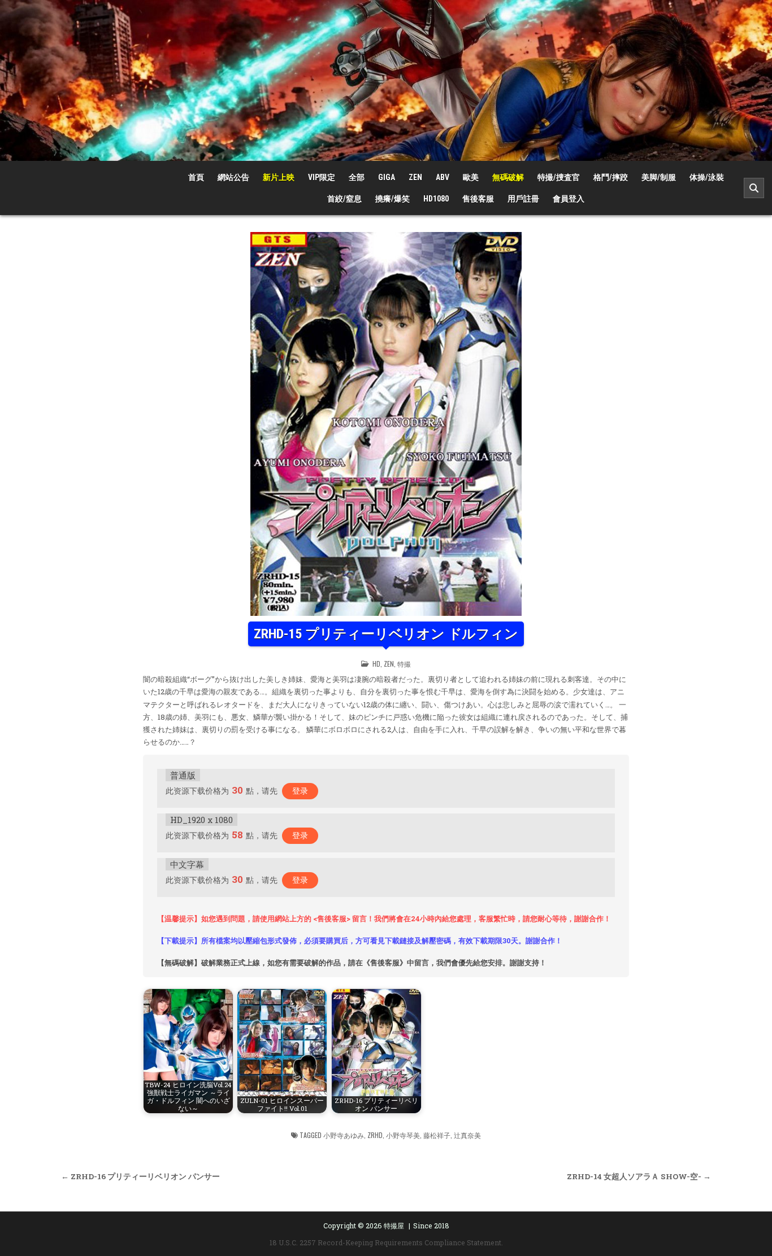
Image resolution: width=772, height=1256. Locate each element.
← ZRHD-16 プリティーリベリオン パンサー (140, 1176)
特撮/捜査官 (558, 177)
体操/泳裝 (706, 177)
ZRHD (375, 1135)
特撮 (404, 663)
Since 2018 (431, 1225)
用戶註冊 (523, 198)
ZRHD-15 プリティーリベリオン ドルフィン (386, 634)
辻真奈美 (467, 1135)
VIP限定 (321, 177)
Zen (389, 663)
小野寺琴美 (403, 1135)
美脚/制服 (658, 177)
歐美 (471, 177)
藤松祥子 (436, 1135)
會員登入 (568, 198)
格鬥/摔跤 (610, 177)
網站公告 (233, 177)
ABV (442, 177)
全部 (357, 177)
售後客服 (478, 198)
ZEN (415, 177)
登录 (300, 790)
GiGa (386, 177)
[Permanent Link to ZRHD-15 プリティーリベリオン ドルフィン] (386, 424)
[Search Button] (754, 188)
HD (376, 663)
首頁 (196, 177)
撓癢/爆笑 (392, 198)
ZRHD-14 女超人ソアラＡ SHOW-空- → (639, 1176)
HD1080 (436, 198)
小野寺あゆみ (343, 1135)
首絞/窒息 (344, 198)
